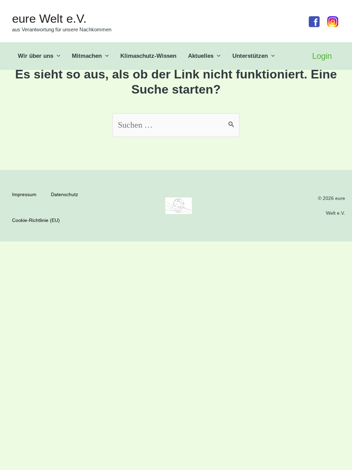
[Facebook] (314, 21)
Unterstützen (250, 56)
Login (322, 56)
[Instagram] (333, 21)
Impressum (24, 194)
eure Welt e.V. (49, 18)
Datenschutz (64, 194)
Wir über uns (35, 56)
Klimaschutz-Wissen (148, 56)
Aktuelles (200, 56)
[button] (56, 56)
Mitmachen (87, 56)
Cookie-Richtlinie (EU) (36, 220)
